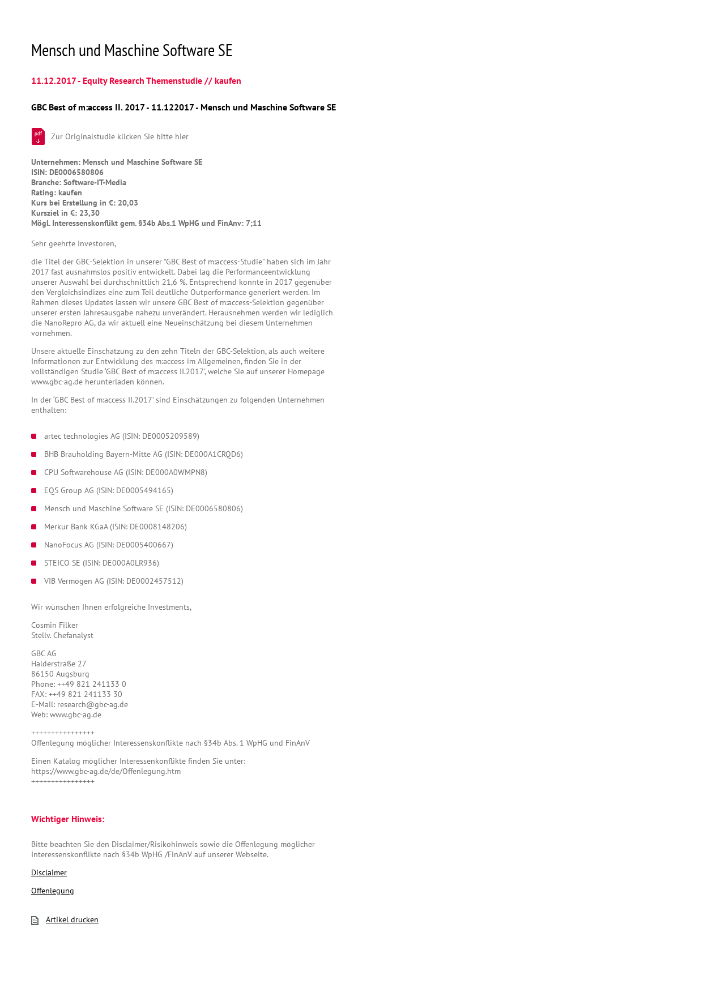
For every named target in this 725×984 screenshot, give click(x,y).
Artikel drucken (72, 919)
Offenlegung (52, 890)
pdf (38, 133)
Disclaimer (49, 872)
